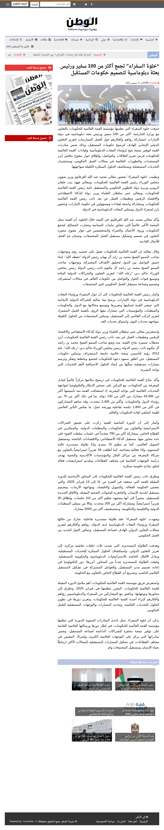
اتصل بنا (121, 821)
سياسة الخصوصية (105, 821)
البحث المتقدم (20, 4)
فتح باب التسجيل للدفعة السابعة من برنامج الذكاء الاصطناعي (96, 712)
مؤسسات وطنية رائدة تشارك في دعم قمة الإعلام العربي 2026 (137, 712)
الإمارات (135, 40)
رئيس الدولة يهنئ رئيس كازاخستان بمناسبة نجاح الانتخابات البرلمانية (136, 687)
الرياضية (90, 40)
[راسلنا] (8, 4)
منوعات (75, 40)
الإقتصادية (118, 40)
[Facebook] (91, 4)
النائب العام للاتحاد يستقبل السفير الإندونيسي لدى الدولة (93, 687)
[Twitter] (86, 4)
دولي (104, 40)
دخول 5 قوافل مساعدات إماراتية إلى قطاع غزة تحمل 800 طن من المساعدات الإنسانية (92, 740)
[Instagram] (74, 4)
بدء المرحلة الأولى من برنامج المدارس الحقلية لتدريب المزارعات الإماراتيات (136, 740)
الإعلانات (14, 40)
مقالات (44, 40)
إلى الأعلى (140, 817)
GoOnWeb (28, 821)
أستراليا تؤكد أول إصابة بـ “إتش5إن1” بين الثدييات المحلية (72, 55)
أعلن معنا (132, 821)
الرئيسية (150, 40)
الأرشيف (29, 40)
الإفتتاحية (59, 40)
